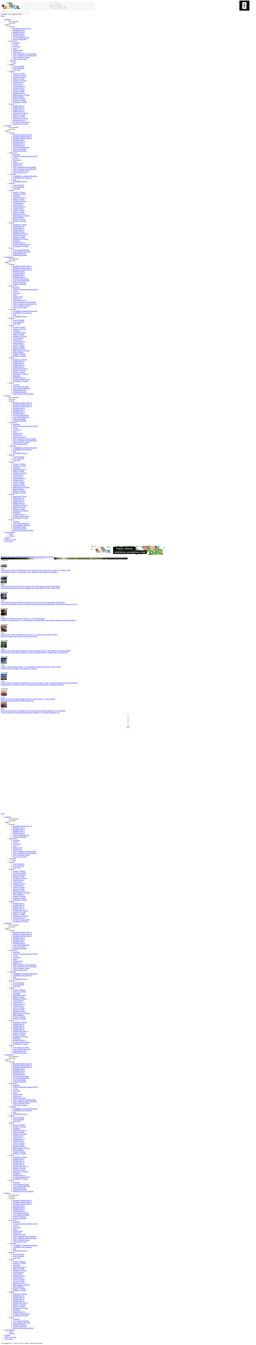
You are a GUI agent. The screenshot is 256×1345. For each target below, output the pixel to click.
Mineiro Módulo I (18, 97)
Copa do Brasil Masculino (21, 37)
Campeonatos (9, 257)
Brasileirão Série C (19, 34)
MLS (14, 63)
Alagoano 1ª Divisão (19, 75)
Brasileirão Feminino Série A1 (22, 28)
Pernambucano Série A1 (20, 113)
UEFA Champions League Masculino (25, 55)
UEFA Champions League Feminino (24, 54)
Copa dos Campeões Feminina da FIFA (25, 156)
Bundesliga (16, 43)
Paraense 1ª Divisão (19, 99)
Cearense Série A (18, 88)
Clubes (11, 534)
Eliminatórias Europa (19, 253)
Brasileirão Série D (19, 36)
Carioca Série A (18, 84)
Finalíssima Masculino (20, 255)
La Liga (15, 45)
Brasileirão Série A (19, 30)
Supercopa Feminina (19, 149)
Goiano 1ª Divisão (18, 91)
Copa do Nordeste (18, 66)
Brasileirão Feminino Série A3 (22, 138)
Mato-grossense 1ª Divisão (21, 95)
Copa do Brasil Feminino (21, 279)
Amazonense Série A (19, 77)
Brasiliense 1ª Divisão (20, 81)
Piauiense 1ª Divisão (19, 115)
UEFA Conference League (21, 57)
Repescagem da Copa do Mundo (23, 394)
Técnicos (11, 536)
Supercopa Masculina (19, 39)
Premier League (18, 50)
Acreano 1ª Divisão (19, 73)
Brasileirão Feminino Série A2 (22, 136)
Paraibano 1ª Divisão (19, 100)
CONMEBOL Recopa (20, 181)
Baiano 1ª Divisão (18, 79)
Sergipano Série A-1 (19, 120)
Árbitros (7, 538)
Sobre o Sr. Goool (10, 539)
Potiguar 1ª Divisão (19, 116)
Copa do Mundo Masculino (21, 251)
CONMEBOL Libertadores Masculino (25, 176)
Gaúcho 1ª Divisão (19, 90)
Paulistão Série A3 (18, 109)
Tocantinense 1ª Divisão (20, 124)
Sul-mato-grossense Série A (21, 122)
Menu (2, 16)
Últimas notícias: (6, 557)
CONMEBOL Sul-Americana (22, 178)
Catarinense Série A (19, 86)
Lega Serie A (17, 46)
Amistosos (16, 385)
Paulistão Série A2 (18, 108)
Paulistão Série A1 (18, 106)
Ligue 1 (15, 48)
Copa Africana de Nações (21, 250)
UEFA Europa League (20, 59)
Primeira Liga (17, 52)
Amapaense (16, 196)
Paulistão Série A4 (18, 111)
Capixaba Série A (18, 82)
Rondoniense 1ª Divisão (20, 118)
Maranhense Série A (19, 93)
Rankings (8, 19)
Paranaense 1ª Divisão (20, 102)
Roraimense (16, 241)
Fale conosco (9, 541)
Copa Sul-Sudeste (18, 68)
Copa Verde (16, 70)
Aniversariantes (10, 532)
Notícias (7, 395)
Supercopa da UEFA (19, 300)
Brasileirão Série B (19, 32)
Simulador (8, 125)
